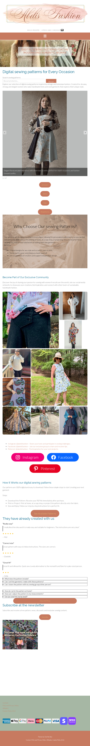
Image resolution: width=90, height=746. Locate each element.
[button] (45, 36)
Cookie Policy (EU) (9, 711)
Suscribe (45, 617)
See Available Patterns (45, 513)
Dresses (45, 185)
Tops (45, 203)
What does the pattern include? (17, 579)
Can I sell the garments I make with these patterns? (24, 582)
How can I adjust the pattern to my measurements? (24, 594)
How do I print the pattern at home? (18, 591)
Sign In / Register (33, 30)
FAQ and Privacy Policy (11, 706)
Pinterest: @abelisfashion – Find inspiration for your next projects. (33, 449)
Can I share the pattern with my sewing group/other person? (28, 584)
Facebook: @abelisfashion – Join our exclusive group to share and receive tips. (38, 446)
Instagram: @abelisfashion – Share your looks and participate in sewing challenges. (39, 444)
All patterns (45, 212)
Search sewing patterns (12, 77)
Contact (5, 703)
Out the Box (48, 737)
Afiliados (6, 708)
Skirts (45, 194)
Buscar (51, 82)
